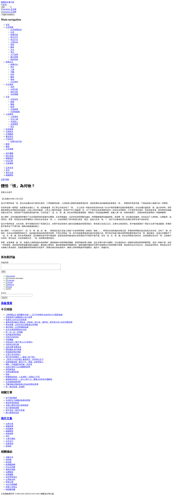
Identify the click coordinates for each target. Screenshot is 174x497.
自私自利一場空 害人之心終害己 (19, 342)
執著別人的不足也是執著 (16, 320)
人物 (12, 69)
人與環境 (9, 114)
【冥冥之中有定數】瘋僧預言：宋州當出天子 (25, 359)
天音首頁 (14, 99)
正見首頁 (9, 168)
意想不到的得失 (12, 337)
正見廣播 (9, 149)
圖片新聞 (14, 57)
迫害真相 (9, 444)
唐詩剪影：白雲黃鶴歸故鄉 (17, 327)
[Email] (9, 287)
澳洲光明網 (10, 469)
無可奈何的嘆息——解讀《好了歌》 (21, 357)
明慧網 (8, 460)
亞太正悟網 (10, 467)
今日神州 (14, 82)
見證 (12, 87)
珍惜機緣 (9, 340)
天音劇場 (14, 109)
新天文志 (14, 37)
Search (3, 293)
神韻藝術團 (10, 489)
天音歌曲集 (15, 112)
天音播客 (9, 163)
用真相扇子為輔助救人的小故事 (19, 317)
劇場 (7, 144)
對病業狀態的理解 (13, 352)
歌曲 (12, 102)
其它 (12, 127)
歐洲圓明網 (10, 465)
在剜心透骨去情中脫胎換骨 (17, 405)
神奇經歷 (9, 434)
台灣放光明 (10, 479)
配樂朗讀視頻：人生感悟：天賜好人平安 (23, 377)
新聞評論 (14, 35)
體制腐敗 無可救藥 (13, 349)
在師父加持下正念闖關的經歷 (18, 367)
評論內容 (5, 262)
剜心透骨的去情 (12, 413)
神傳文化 (9, 62)
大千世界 (14, 54)
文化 (12, 50)
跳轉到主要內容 (7, 2)
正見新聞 (9, 27)
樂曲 (12, 104)
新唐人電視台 (11, 487)
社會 (12, 32)
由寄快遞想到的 (12, 372)
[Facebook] (10, 276)
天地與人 (14, 122)
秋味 (7, 374)
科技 (12, 74)
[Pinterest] (10, 285)
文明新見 (9, 132)
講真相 (8, 446)
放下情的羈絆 (11, 398)
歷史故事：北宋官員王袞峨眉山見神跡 (22, 325)
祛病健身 (9, 429)
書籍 (7, 146)
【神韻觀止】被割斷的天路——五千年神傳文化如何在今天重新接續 (34, 315)
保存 (3, 272)
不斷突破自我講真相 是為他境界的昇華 (22, 384)
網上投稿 (9, 156)
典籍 (12, 79)
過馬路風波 (10, 369)
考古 (12, 52)
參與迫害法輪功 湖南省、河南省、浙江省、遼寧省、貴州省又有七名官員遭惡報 (39, 322)
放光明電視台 (11, 477)
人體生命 (14, 42)
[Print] (8, 289)
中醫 (12, 72)
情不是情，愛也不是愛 (15, 410)
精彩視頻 (14, 59)
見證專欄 (14, 94)
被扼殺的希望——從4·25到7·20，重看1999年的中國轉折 (29, 379)
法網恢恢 (9, 472)
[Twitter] (9, 282)
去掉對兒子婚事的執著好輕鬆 (18, 400)
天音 (7, 97)
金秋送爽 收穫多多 (13, 347)
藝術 (12, 47)
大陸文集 (14, 89)
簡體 (7, 179)
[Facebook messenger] (14, 278)
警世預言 (9, 137)
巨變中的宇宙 (16, 141)
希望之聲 (9, 482)
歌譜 (12, 107)
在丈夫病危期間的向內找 (16, 330)
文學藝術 (9, 134)
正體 (3, 179)
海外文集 (14, 92)
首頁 (7, 25)
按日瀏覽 (9, 153)
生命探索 (9, 129)
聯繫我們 (9, 158)
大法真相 (9, 84)
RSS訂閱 (9, 161)
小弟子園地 (10, 439)
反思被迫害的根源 (13, 335)
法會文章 (9, 424)
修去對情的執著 (12, 403)
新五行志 (14, 40)
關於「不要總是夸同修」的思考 (19, 364)
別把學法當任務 (12, 344)
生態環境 (14, 124)
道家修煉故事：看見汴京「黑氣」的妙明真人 (25, 362)
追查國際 (9, 474)
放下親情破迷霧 (12, 408)
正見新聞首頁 (16, 30)
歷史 (12, 67)
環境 (12, 45)
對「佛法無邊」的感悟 (15, 387)
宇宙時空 (9, 139)
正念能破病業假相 (13, 382)
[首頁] (4, 5)
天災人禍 (14, 119)
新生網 (8, 462)
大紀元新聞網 (11, 484)
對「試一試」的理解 (14, 332)
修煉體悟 (9, 175)
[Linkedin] (10, 280)
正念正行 (9, 441)
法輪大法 (9, 457)
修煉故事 (9, 426)
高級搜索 (6, 303)
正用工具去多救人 (13, 354)
